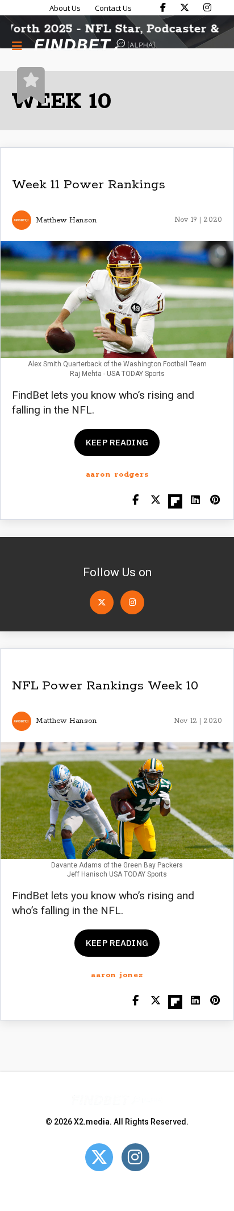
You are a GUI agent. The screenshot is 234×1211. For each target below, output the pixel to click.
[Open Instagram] (132, 602)
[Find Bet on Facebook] (163, 7)
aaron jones (117, 975)
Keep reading (117, 442)
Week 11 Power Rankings (88, 185)
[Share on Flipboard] (175, 501)
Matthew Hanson (66, 220)
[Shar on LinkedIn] (195, 501)
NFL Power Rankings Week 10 (105, 686)
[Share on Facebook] (135, 501)
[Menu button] (17, 45)
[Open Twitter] (102, 602)
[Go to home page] (94, 46)
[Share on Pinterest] (215, 501)
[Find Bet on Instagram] (207, 7)
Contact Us (113, 8)
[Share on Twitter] (155, 501)
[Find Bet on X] (184, 7)
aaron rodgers (117, 475)
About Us (65, 8)
